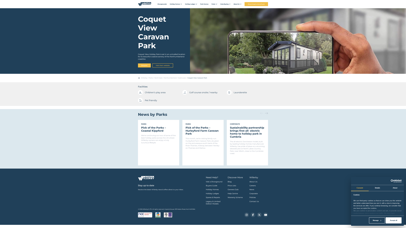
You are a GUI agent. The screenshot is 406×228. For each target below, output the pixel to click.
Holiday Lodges (212, 194)
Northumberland (170, 78)
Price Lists (232, 186)
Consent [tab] (360, 188)
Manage (376, 220)
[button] (266, 113)
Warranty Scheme (235, 197)
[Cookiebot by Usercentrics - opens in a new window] (392, 181)
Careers (252, 186)
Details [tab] (377, 188)
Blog (230, 182)
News (251, 190)
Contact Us (254, 201)
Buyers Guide (211, 186)
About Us (253, 182)
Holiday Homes (212, 190)
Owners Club (233, 190)
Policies (252, 197)
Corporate (253, 194)
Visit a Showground (214, 182)
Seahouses (182, 78)
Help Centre (233, 194)
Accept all (393, 220)
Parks (151, 78)
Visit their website (163, 65)
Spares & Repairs (213, 197)
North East (158, 78)
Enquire (144, 65)
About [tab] (395, 188)
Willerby (144, 78)
